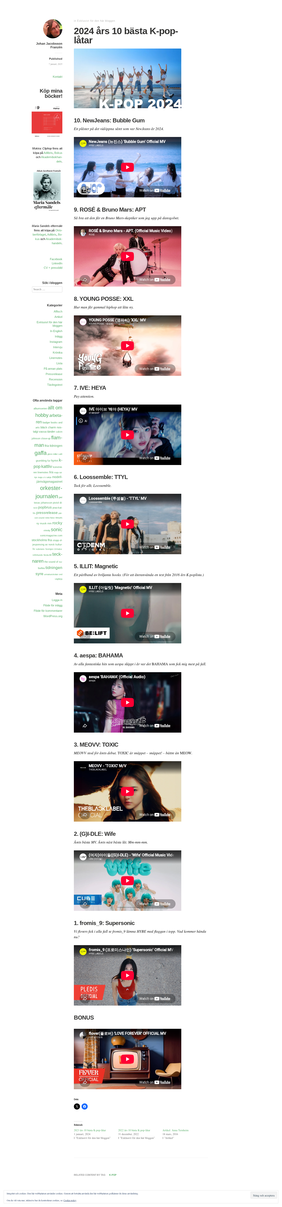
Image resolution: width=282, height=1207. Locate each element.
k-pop (112, 1175)
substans (40, 549)
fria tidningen (53, 445)
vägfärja (58, 579)
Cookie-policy (69, 1200)
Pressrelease (54, 374)
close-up (45, 438)
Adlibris (48, 152)
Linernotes (55, 357)
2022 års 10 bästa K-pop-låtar (134, 1130)
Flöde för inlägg (52, 605)
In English (56, 331)
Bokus (58, 152)
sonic (56, 529)
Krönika (57, 352)
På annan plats (53, 368)
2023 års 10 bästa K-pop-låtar (90, 1130)
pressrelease (47, 513)
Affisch (58, 311)
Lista (59, 363)
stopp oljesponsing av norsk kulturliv (47, 544)
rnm (49, 523)
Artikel (58, 316)
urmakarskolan (51, 574)
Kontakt (57, 76)
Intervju (57, 347)
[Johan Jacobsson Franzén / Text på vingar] (52, 38)
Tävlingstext (54, 384)
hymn (54, 460)
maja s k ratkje (44, 477)
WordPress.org (52, 616)
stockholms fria (42, 540)
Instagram (56, 341)
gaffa (41, 453)
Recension (55, 379)
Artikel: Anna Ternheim (175, 1130)
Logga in (57, 600)
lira (51, 472)
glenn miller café (54, 454)
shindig (47, 530)
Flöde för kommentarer (48, 610)
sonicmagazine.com (51, 535)
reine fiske (50, 518)
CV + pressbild (53, 267)
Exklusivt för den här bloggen (96, 20)
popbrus (45, 507)
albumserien (40, 408)
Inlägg (58, 336)
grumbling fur (43, 460)
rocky (57, 523)
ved (60, 574)
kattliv (46, 466)
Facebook (56, 259)
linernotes (43, 472)
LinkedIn (57, 263)
